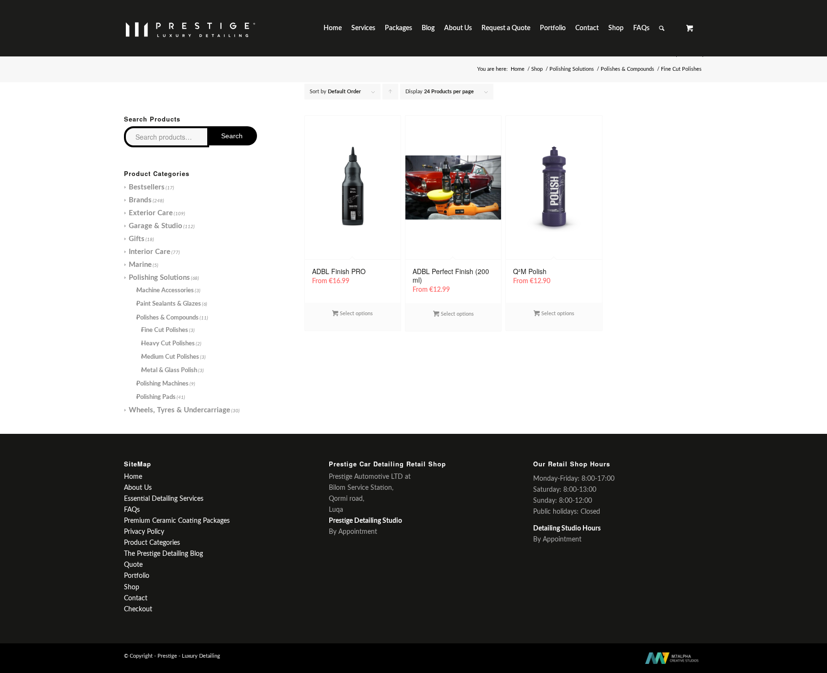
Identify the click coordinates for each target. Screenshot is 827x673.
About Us (138, 488)
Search (232, 136)
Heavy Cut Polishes (168, 344)
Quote (133, 565)
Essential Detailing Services (163, 499)
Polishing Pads (156, 397)
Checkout (138, 609)
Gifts (137, 239)
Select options (355, 313)
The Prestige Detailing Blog (163, 554)
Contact (135, 598)
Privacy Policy (144, 532)
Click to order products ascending (390, 94)
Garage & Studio (155, 226)
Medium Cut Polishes (170, 357)
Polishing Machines (162, 384)
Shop (537, 69)
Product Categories (152, 543)
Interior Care (149, 251)
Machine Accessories (165, 290)
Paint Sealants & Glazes (168, 304)
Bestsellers (147, 187)
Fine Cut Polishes (164, 330)
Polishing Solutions (571, 69)
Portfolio (136, 576)
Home (518, 69)
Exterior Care (151, 213)
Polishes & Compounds (627, 69)
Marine (140, 264)
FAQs (132, 510)
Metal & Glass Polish (169, 370)
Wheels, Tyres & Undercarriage (179, 410)
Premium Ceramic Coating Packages (177, 521)
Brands (140, 200)
